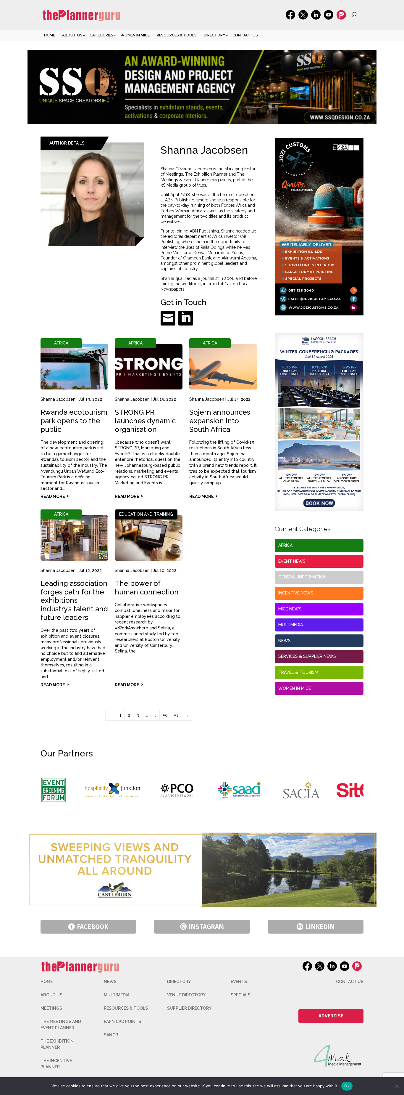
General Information (302, 577)
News (284, 640)
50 (165, 715)
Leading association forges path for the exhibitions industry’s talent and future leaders (74, 600)
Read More (53, 496)
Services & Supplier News (307, 656)
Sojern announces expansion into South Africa (219, 421)
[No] (397, 1086)
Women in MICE (135, 35)
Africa (61, 343)
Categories (101, 35)
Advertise (331, 1016)
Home (49, 35)
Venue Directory (186, 995)
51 (176, 715)
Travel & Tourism (298, 672)
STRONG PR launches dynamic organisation (145, 421)
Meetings (51, 1008)
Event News (292, 561)
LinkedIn (319, 927)
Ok (347, 1085)
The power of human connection (147, 587)
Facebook (92, 927)
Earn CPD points (122, 1021)
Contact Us (245, 35)
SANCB (111, 1035)
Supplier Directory (189, 1008)
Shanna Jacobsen (58, 399)
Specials (240, 995)
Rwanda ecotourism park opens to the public (74, 421)
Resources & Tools (177, 35)
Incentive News (295, 593)
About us (72, 35)
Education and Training (146, 514)
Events (239, 981)
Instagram (206, 927)
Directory (214, 35)
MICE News (290, 609)
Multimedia (290, 624)
